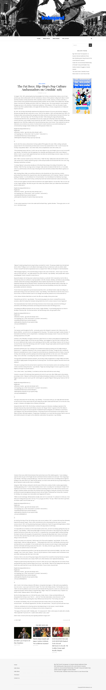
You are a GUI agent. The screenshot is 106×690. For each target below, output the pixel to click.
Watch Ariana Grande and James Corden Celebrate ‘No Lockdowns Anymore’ (41, 641)
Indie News (56, 38)
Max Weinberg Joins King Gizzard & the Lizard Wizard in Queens (70, 666)
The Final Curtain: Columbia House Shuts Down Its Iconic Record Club (71, 671)
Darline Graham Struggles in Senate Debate (65, 669)
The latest (65, 38)
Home (38, 38)
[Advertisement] (82, 138)
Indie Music (46, 38)
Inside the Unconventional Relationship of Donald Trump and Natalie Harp (72, 668)
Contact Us (17, 678)
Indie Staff (18, 620)
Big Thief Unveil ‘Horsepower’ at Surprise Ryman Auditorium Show (70, 664)
